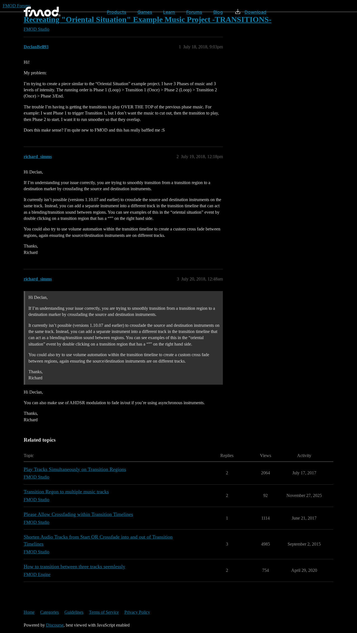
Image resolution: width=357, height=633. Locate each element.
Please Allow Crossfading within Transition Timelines (78, 514)
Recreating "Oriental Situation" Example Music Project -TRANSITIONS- (147, 19)
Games (145, 12)
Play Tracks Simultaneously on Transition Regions (75, 469)
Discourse (55, 625)
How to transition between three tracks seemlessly (74, 566)
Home (29, 612)
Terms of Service (104, 612)
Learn (169, 12)
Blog (218, 12)
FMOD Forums (16, 5)
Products (116, 12)
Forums (194, 12)
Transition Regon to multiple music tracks (66, 491)
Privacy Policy (137, 612)
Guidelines (73, 612)
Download (255, 12)
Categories (49, 612)
